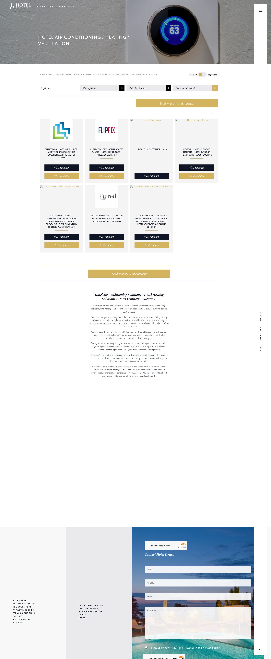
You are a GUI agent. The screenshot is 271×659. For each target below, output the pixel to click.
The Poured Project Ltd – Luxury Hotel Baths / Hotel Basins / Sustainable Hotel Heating (107, 218)
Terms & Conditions (24, 613)
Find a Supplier (45, 6)
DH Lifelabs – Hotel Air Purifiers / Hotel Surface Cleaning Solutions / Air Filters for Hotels (61, 153)
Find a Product (67, 6)
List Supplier (260, 333)
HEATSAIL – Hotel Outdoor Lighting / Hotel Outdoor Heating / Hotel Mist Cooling (197, 152)
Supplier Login (21, 619)
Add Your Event (22, 607)
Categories (46, 74)
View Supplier (61, 167)
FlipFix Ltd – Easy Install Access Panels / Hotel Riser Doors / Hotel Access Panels (106, 152)
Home (260, 348)
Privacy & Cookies (23, 610)
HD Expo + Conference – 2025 (152, 149)
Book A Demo (20, 600)
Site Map (17, 622)
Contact (18, 616)
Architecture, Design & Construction (77, 74)
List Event (260, 316)
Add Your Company (24, 603)
